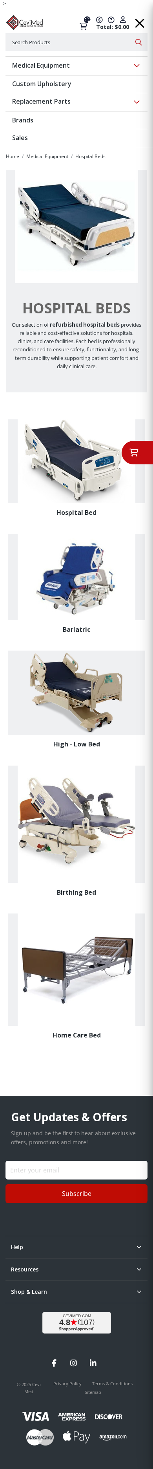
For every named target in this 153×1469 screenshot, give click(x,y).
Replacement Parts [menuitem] (41, 101)
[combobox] (76, 42)
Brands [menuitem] (22, 120)
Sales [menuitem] (20, 137)
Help (17, 1247)
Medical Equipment (47, 156)
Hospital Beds (90, 156)
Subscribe (76, 1193)
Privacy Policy (68, 1383)
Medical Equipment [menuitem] (41, 65)
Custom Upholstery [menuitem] (41, 83)
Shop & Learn (29, 1291)
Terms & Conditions (112, 1383)
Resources (24, 1269)
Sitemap (93, 1392)
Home (12, 156)
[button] (140, 20)
